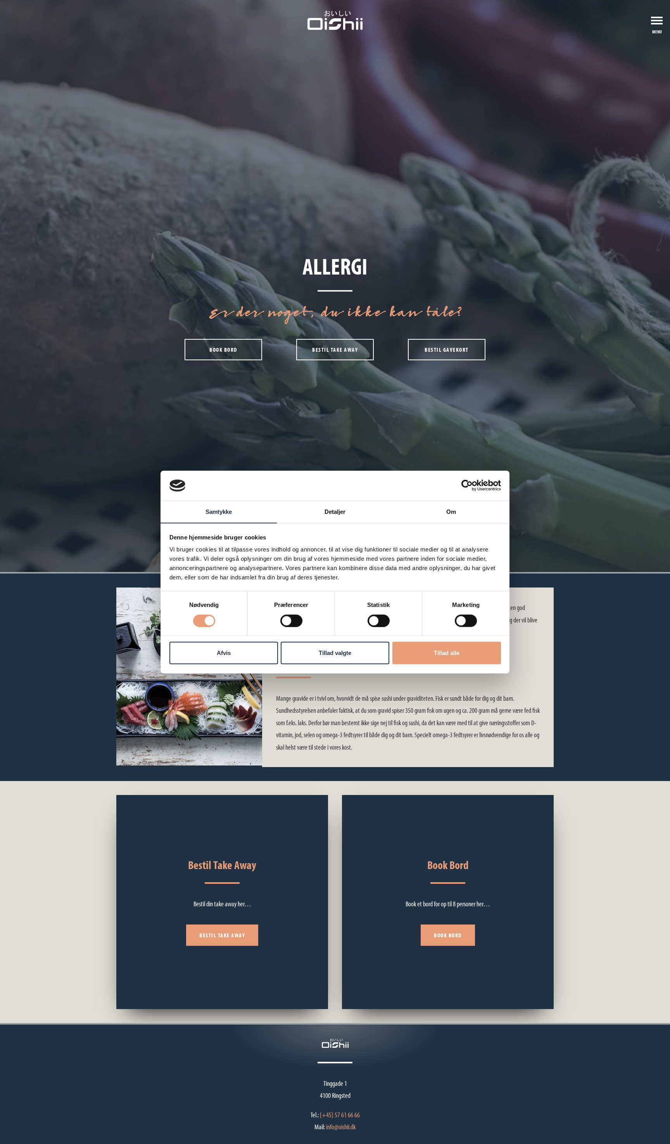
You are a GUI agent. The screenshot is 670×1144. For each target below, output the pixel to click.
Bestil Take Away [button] (222, 935)
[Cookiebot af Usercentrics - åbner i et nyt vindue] (467, 485)
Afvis (224, 653)
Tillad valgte (335, 653)
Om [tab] (451, 511)
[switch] (291, 620)
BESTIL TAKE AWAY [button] (335, 349)
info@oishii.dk (341, 1126)
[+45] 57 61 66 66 (340, 1114)
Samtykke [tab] (218, 511)
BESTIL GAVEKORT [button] (447, 349)
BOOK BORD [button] (223, 349)
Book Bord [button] (448, 935)
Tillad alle (446, 653)
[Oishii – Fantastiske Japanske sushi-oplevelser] (335, 20)
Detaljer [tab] (335, 511)
